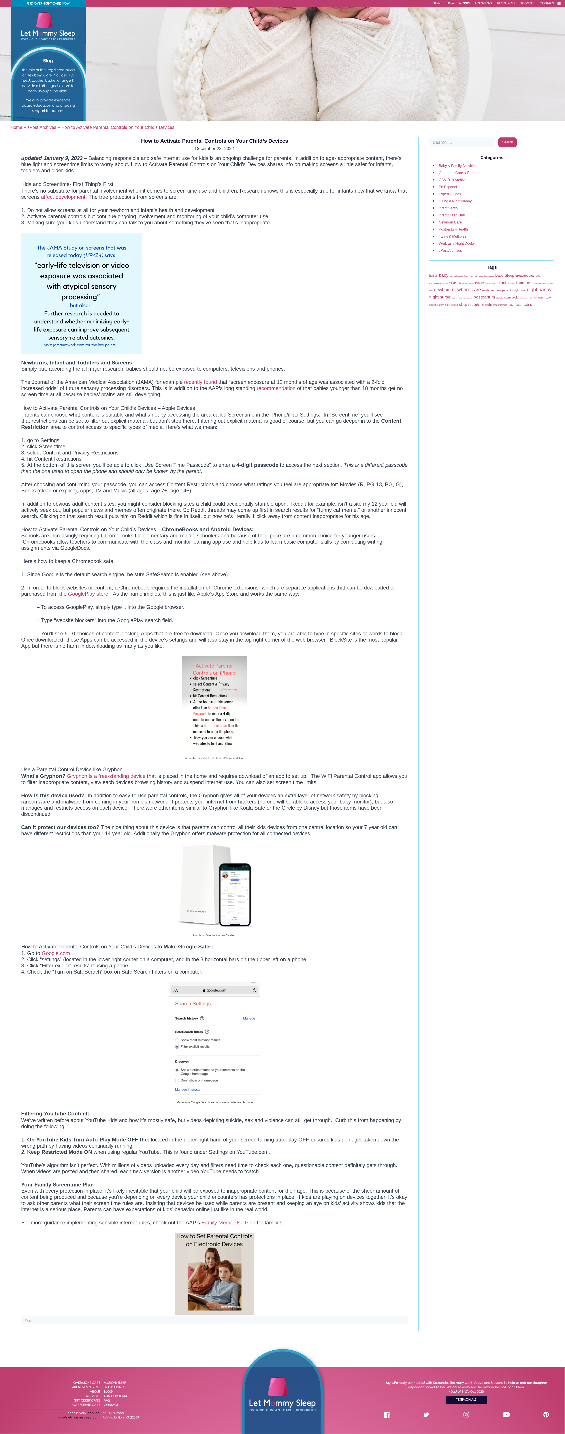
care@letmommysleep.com (78, 1417)
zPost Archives (41, 127)
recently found (200, 382)
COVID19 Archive (453, 180)
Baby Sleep (504, 275)
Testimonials (466, 1399)
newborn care (466, 289)
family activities (468, 283)
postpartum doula (507, 297)
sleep (454, 305)
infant (501, 282)
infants (511, 283)
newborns (488, 290)
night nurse (439, 297)
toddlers (518, 305)
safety (440, 305)
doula (457, 283)
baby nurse (479, 276)
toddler (511, 305)
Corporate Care (86, 1405)
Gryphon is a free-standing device (107, 776)
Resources (506, 3)
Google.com (56, 953)
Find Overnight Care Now (48, 3)
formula (479, 283)
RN (535, 298)
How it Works (458, 3)
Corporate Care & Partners (459, 173)
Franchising (114, 1387)
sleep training (500, 305)
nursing (454, 298)
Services (527, 3)
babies (433, 275)
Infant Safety (448, 208)
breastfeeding (525, 275)
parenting (462, 298)
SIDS (447, 305)
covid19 (447, 283)
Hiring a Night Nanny (455, 201)
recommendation (276, 388)
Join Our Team (115, 1396)
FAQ (107, 1400)
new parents (504, 290)
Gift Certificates (87, 1400)
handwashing (490, 283)
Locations (483, 3)
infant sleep (524, 283)
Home (437, 3)
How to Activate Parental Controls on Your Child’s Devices (214, 141)
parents (469, 298)
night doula (519, 290)
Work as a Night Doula (456, 243)
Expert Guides (450, 194)
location (93, 1413)
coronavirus (435, 283)
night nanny (539, 289)
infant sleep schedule (541, 283)
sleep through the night (475, 304)
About (95, 1391)
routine (541, 298)
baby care (468, 276)
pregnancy (523, 298)
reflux (531, 298)
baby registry (489, 276)
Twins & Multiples (452, 236)
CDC (538, 276)
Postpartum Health (453, 229)
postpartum (484, 297)
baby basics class (456, 276)
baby (443, 275)
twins (528, 304)
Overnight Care (86, 1383)
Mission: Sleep (115, 1383)
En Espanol (448, 187)
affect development (63, 197)
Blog (108, 1391)
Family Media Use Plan (228, 1223)
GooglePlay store (88, 594)
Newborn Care (450, 222)
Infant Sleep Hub (452, 215)
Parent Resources (85, 1387)
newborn (442, 289)
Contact (547, 3)
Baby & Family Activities (457, 166)
